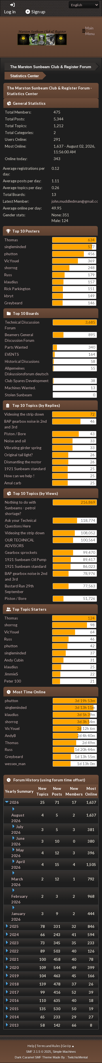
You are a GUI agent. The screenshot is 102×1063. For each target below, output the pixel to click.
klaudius (11, 282)
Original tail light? (18, 455)
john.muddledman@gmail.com (77, 201)
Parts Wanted (16, 347)
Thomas (11, 240)
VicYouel (11, 261)
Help (30, 1046)
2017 (14, 992)
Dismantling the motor (22, 462)
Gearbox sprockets (21, 552)
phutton (11, 254)
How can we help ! (19, 476)
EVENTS (12, 354)
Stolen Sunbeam (18, 395)
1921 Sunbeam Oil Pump (25, 559)
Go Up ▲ (69, 1046)
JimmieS (11, 674)
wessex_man (15, 763)
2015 (14, 1008)
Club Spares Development (26, 380)
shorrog (10, 267)
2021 (14, 959)
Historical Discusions (22, 361)
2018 (14, 984)
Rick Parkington (17, 288)
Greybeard (13, 303)
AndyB (10, 735)
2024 (14, 934)
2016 (14, 1000)
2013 (14, 1025)
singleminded (15, 246)
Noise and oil (15, 441)
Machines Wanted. (20, 388)
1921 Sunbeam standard (25, 468)
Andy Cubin (14, 660)
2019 (14, 976)
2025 (14, 926)
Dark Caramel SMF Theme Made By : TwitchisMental (51, 1057)
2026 (14, 802)
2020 (14, 967)
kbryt (8, 296)
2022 (14, 951)
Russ (8, 275)
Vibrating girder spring (22, 447)
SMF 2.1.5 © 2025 (38, 1051)
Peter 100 (12, 681)
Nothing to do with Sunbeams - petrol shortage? (20, 508)
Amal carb (12, 483)
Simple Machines (64, 1051)
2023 (14, 943)
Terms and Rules (48, 1046)
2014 (14, 1017)
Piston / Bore (15, 434)
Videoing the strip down (24, 414)
